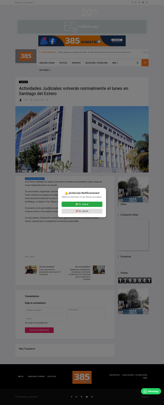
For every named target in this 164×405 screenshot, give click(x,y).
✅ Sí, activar (82, 204)
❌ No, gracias (82, 211)
